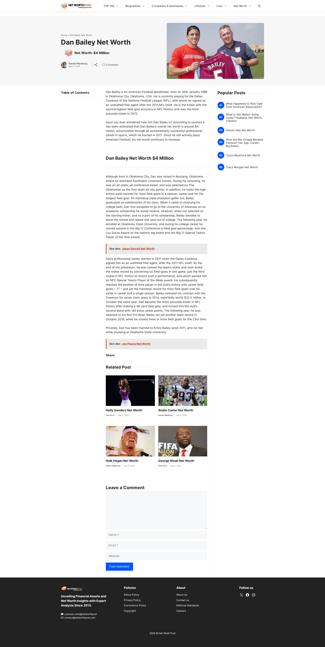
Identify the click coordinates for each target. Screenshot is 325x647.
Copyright (130, 610)
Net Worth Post (167, 633)
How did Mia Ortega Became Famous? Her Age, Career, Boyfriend (244, 143)
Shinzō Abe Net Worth (240, 130)
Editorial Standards (187, 605)
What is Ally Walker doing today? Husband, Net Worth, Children (244, 118)
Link (104, 65)
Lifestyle (199, 6)
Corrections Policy (135, 605)
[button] (259, 6)
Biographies (132, 6)
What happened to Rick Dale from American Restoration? (244, 105)
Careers (181, 610)
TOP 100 (108, 6)
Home (64, 35)
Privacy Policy (132, 600)
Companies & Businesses (167, 6)
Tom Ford (110, 415)
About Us (181, 594)
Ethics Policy (131, 594)
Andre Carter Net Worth (175, 410)
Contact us (182, 600)
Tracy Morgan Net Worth (242, 167)
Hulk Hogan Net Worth (122, 461)
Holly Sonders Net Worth (124, 410)
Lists (219, 6)
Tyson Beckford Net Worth (243, 155)
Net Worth (240, 6)
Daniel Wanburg (78, 63)
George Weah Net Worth (176, 461)
